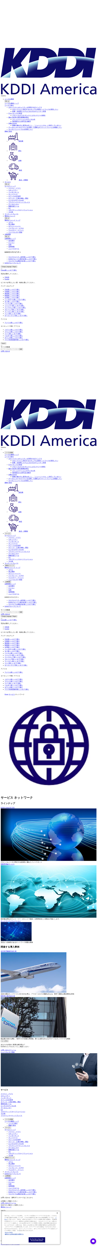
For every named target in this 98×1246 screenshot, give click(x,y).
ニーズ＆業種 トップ (12, 103)
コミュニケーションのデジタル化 (23, 119)
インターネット (13, 192)
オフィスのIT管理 (14, 196)
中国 (12, 291)
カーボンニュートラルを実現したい (20, 129)
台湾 (12, 297)
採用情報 (11, 246)
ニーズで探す (9, 105)
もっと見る (5, 1041)
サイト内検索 (5, 347)
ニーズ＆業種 (9, 99)
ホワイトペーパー (14, 226)
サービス (8, 182)
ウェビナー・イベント (16, 230)
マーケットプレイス (11, 214)
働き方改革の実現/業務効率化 (18, 117)
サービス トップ (10, 186)
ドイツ (13, 334)
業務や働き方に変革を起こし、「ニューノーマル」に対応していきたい (36, 125)
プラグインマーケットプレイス (19, 202)
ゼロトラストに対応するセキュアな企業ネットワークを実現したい (35, 109)
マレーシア (14, 309)
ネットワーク (13, 194)
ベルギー (14, 336)
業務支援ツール (13, 206)
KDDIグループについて (13, 263)
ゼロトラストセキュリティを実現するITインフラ (25, 107)
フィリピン (14, 311)
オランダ (14, 338)
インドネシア (15, 307)
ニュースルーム (13, 248)
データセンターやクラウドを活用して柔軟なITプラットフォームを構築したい (35, 127)
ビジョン (11, 242)
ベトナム (14, 303)
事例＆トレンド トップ (12, 220)
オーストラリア (16, 315)
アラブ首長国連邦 (17, 340)
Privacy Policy (9, 1232)
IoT (9, 208)
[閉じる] (57, 1213)
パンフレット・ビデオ (16, 228)
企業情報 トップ (10, 238)
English (7, 279)
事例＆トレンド (10, 216)
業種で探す (8, 131)
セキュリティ (13, 190)
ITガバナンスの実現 (15, 113)
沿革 (9, 244)
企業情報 (8, 234)
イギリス (14, 330)
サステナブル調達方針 (22, 261)
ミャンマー (14, 305)
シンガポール (15, 299)
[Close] (1, 345)
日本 (12, 289)
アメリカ (14, 322)
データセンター (13, 204)
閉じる (7, 101)
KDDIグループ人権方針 (22, 259)
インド (13, 313)
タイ (12, 301)
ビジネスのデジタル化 (16, 200)
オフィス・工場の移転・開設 (18, 198)
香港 (12, 293)
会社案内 (11, 240)
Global (9, 270)
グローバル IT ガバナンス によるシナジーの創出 (28, 115)
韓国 (12, 295)
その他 (10, 212)
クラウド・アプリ (14, 188)
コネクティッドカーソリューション (20, 210)
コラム (10, 222)
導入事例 (11, 224)
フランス (14, 332)
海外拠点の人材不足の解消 (21, 121)
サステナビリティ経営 (22, 257)
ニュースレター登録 (15, 232)
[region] (31, 1227)
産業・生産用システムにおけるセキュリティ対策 (29, 111)
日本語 (7, 277)
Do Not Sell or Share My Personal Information (37, 1239)
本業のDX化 (12, 123)
